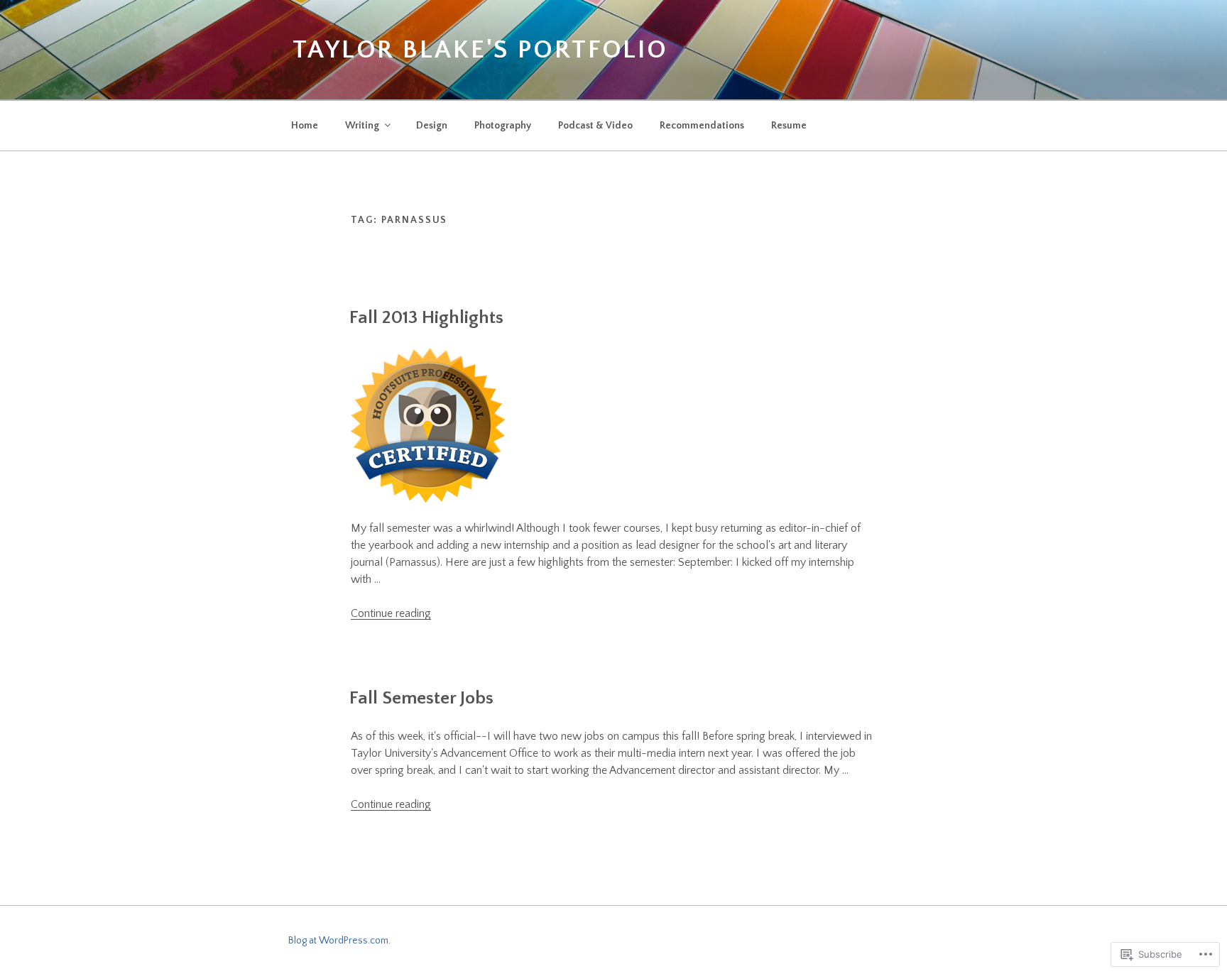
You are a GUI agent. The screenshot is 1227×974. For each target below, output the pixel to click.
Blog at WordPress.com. (339, 940)
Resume (789, 125)
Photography (502, 125)
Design (431, 125)
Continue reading (391, 613)
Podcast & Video (595, 125)
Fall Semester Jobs (421, 698)
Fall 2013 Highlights (426, 317)
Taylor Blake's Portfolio (480, 49)
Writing (362, 125)
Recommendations (702, 125)
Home (304, 125)
